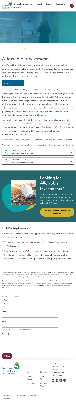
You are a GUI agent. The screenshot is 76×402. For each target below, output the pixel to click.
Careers (43, 364)
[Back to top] (70, 396)
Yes (5, 300)
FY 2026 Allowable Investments (22, 151)
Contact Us (56, 364)
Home (3, 48)
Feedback (9, 334)
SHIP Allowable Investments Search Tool (54, 139)
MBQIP (26, 251)
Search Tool (7, 83)
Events (49, 4)
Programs (60, 4)
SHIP (17, 48)
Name (4, 311)
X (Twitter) (53, 380)
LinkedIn (60, 380)
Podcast (68, 380)
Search (72, 6)
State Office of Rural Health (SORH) (45, 127)
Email (4, 322)
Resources (16, 7)
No (5, 304)
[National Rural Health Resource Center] (7, 5)
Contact (43, 372)
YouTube (64, 380)
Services (29, 368)
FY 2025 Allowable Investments (22, 160)
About (39, 4)
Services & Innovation (22, 4)
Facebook (57, 380)
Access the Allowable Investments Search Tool (57, 212)
